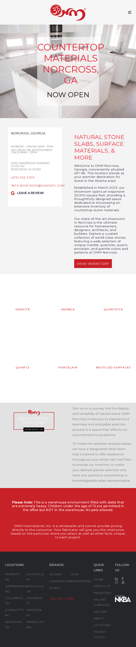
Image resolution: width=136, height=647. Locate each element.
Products (102, 586)
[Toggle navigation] (130, 12)
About (99, 618)
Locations (102, 625)
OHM (18, 526)
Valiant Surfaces (102, 602)
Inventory (102, 593)
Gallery (100, 611)
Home (98, 579)
